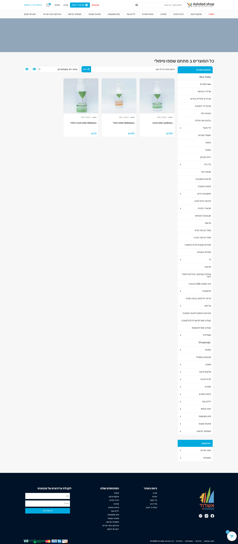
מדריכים (153, 504)
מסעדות (207, 457)
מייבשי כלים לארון (202, 201)
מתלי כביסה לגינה (202, 237)
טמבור (208, 149)
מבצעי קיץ (206, 171)
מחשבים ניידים (204, 193)
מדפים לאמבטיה (203, 179)
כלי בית (207, 164)
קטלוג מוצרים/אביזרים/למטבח (196, 320)
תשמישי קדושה (75, 14)
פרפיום (208, 305)
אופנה (211, 14)
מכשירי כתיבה (204, 208)
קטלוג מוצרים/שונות (201, 327)
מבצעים (95, 5)
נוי (210, 259)
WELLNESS (162, 117)
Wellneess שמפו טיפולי (124, 123)
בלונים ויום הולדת (203, 120)
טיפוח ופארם (147, 14)
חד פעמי (207, 127)
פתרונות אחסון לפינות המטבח (197, 313)
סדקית (208, 266)
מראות (208, 223)
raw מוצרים (205, 84)
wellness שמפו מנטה (162, 123)
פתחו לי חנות (78, 5)
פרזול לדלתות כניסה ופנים (198, 298)
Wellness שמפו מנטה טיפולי (83, 123)
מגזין (65, 5)
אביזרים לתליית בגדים (200, 98)
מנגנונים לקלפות (203, 215)
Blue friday (205, 77)
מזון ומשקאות (114, 14)
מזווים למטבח (204, 186)
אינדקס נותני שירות (52, 14)
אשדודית (207, 335)
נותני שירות (205, 450)
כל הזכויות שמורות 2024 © (162, 541)
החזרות (179, 541)
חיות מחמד (206, 408)
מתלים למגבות (204, 252)
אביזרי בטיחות (204, 91)
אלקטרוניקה (196, 14)
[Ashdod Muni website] (207, 498)
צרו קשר (153, 500)
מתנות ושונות (95, 14)
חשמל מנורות (204, 135)
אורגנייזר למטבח (203, 106)
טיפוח (208, 142)
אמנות (208, 349)
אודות (57, 5)
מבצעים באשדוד (203, 357)
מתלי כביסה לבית (203, 230)
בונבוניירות (206, 113)
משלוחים (189, 541)
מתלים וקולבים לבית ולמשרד (197, 244)
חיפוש (85, 69)
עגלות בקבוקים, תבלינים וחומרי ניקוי (196, 275)
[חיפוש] (137, 5)
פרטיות (198, 541)
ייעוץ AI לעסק (30, 14)
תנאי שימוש (209, 541)
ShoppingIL (205, 342)
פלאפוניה (206, 291)
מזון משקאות (205, 416)
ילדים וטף (131, 14)
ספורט (163, 14)
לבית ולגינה (178, 14)
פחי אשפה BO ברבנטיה (200, 283)
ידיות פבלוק (205, 157)
